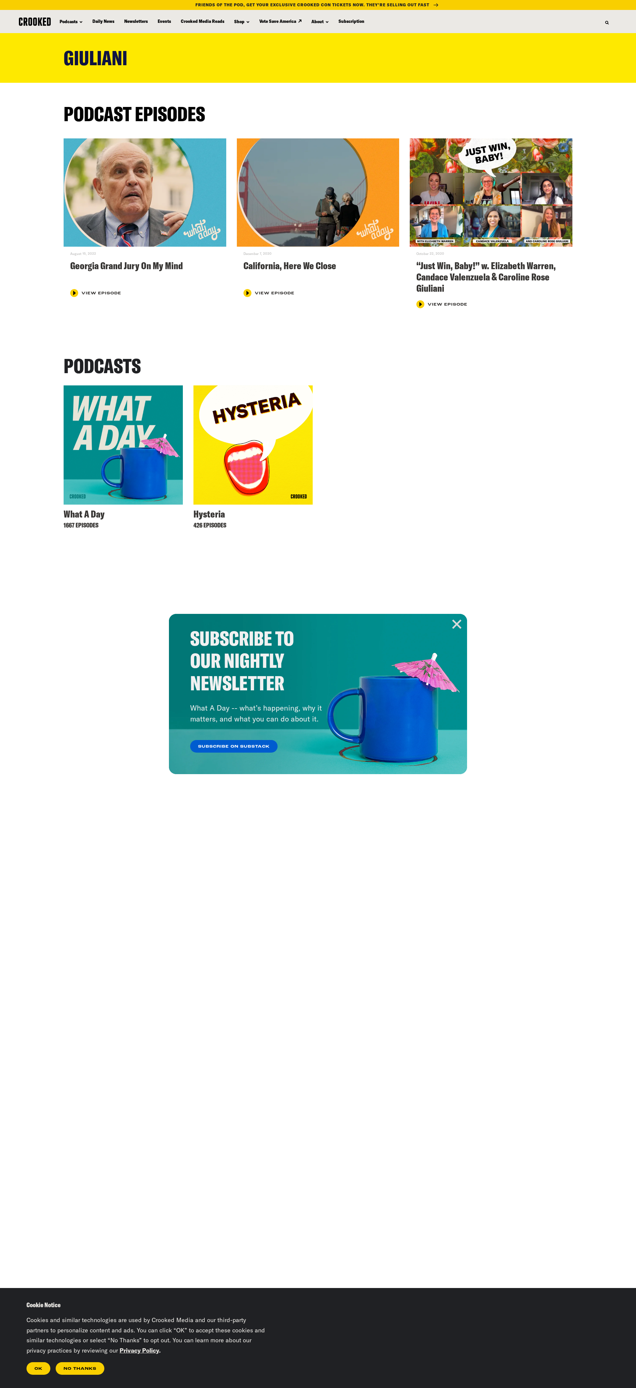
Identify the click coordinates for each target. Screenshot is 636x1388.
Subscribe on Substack (234, 747)
